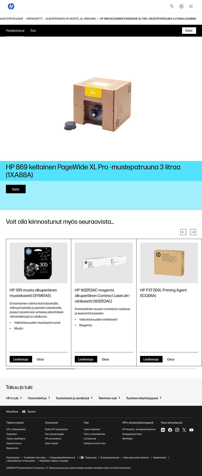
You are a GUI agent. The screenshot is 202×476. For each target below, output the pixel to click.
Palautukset (13, 457)
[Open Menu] (191, 6)
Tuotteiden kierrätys (35, 457)
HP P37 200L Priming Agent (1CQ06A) (163, 293)
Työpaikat (11, 434)
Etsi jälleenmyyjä (54, 434)
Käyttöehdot (159, 457)
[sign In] (181, 6)
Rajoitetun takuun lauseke (53, 460)
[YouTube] (191, 430)
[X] (184, 430)
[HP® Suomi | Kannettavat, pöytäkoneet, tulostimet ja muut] (11, 6)
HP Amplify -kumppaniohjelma (138, 429)
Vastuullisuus (14, 443)
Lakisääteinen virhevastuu (20, 460)
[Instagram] (177, 430)
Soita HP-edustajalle (56, 429)
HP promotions (53, 438)
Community (90, 438)
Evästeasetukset (110, 457)
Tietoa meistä (14, 422)
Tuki (33, 30)
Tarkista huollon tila (95, 443)
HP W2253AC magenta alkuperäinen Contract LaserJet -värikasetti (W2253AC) (103, 295)
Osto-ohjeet (51, 443)
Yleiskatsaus (15, 30)
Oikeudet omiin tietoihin (136, 457)
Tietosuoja (90, 457)
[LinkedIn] (163, 430)
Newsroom (12, 448)
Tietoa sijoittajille (15, 438)
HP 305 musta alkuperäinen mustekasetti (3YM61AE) (33, 293)
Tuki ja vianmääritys (94, 434)
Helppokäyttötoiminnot (62, 457)
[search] (172, 6)
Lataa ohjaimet (92, 429)
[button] (183, 232)
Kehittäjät (127, 438)
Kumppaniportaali (132, 434)
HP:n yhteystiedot (16, 429)
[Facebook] (170, 430)
